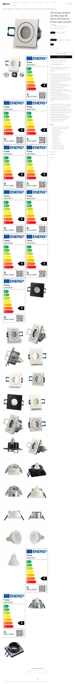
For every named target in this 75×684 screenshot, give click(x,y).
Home (4, 8)
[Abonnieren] (46, 671)
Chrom (52, 32)
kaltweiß (68, 39)
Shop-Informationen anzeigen (57, 64)
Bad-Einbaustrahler (19, 8)
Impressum (25, 681)
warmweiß (53, 39)
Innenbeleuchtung (10, 8)
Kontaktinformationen (43, 681)
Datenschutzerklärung (18, 681)
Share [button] (52, 157)
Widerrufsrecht (36, 681)
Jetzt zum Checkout (61, 56)
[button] (16, 2)
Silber (58, 32)
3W (52, 44)
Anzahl (51, 47)
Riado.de (6, 681)
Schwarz (53, 35)
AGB (32, 681)
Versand (56, 26)
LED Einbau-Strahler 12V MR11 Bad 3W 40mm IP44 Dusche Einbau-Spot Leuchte (40, 8)
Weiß (63, 32)
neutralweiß (61, 39)
